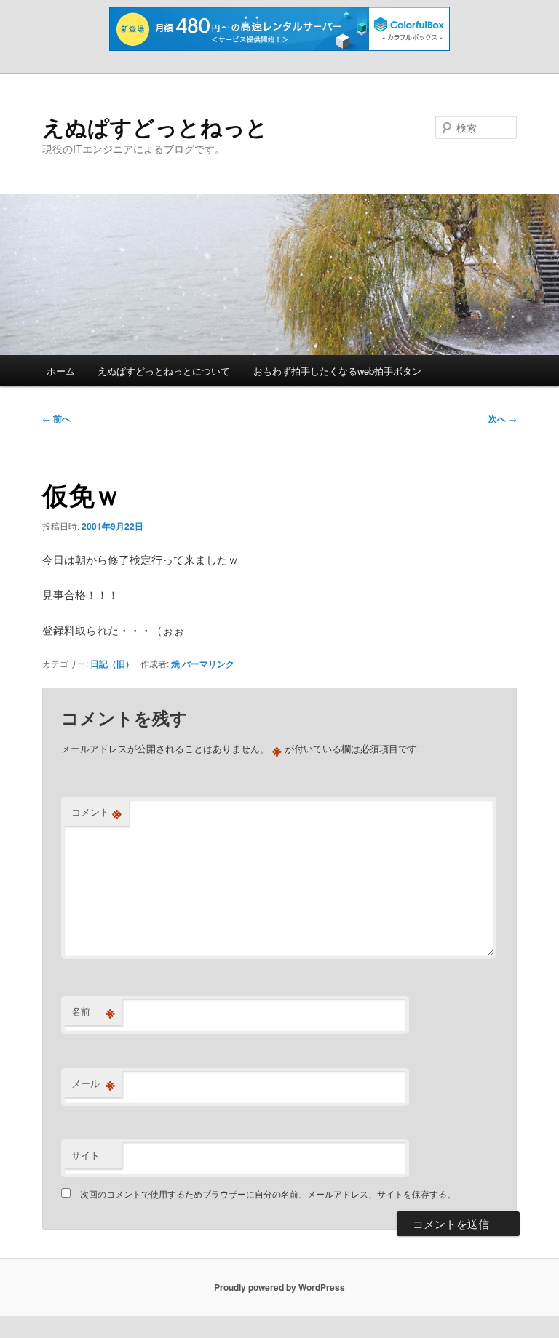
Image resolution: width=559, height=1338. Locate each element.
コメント (96, 812)
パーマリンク (208, 663)
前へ (56, 418)
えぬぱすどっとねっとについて (164, 371)
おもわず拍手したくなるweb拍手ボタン (337, 371)
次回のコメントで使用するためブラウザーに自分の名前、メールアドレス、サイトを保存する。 (268, 1193)
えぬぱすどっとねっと (155, 126)
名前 (93, 1011)
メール (93, 1083)
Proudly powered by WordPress (279, 1287)
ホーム (61, 371)
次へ (502, 418)
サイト (85, 1155)
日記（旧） (112, 663)
